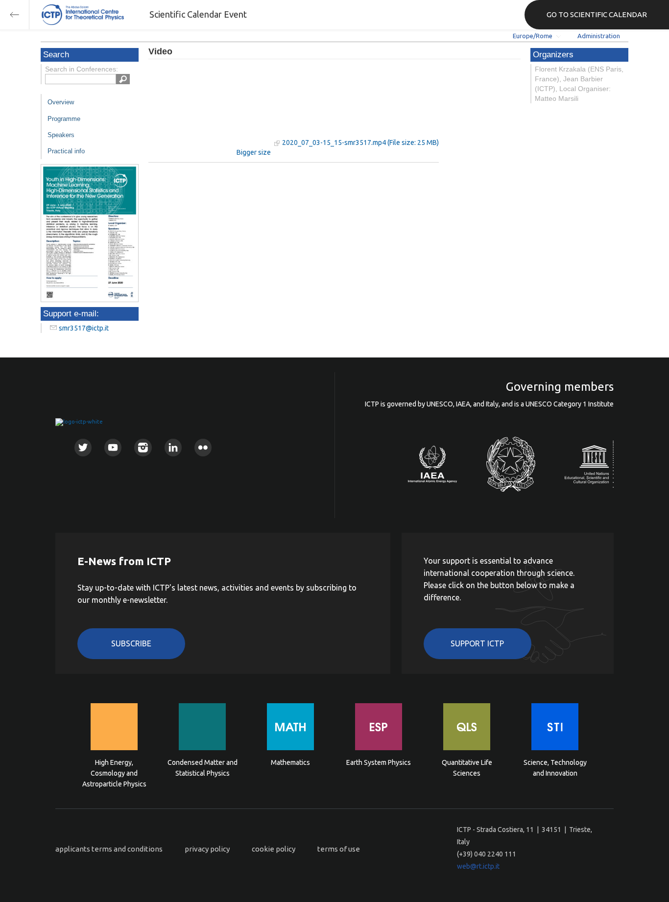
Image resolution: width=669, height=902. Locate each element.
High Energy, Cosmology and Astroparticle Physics (114, 772)
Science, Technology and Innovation (555, 768)
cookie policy (273, 849)
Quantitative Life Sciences (467, 768)
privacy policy (207, 849)
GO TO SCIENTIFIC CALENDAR (597, 14)
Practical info (66, 151)
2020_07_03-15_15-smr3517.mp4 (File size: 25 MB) (360, 142)
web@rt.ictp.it (478, 866)
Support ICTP (477, 643)
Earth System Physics (378, 762)
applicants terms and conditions (109, 849)
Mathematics (290, 762)
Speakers (61, 135)
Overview (61, 102)
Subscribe (131, 643)
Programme (64, 118)
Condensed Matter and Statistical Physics (202, 768)
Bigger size (254, 152)
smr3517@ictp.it (84, 328)
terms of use (338, 849)
